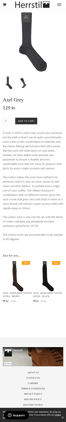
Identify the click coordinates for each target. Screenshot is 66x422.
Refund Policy (33, 399)
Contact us (33, 377)
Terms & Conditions (33, 388)
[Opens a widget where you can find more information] (16, 415)
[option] (18, 283)
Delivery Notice (33, 404)
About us (33, 372)
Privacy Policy (33, 393)
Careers (33, 383)
